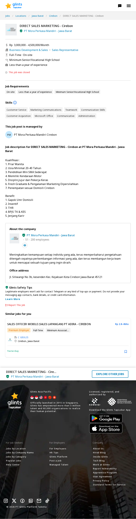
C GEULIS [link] (23, 337)
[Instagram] (5, 500)
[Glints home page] (13, 6)
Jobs (7, 15)
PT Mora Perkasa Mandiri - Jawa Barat (48, 31)
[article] (68, 337)
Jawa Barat (38, 15)
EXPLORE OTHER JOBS (110, 374)
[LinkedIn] (30, 500)
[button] (120, 6)
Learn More (12, 299)
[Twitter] (14, 500)
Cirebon (53, 15)
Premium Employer (19, 330)
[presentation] (13, 6)
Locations (20, 15)
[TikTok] (47, 500)
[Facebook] (22, 500)
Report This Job (16, 305)
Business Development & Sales (28, 50)
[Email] (39, 500)
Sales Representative (65, 50)
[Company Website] (24, 245)
